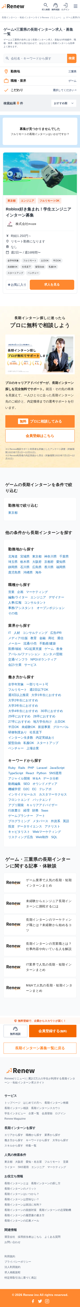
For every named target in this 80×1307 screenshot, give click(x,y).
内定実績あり (45, 737)
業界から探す (52, 1134)
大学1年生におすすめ (46, 695)
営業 (11, 592)
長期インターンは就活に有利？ (23, 1204)
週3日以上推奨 (18, 695)
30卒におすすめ (52, 711)
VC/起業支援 (33, 649)
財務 (35, 810)
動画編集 (14, 783)
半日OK (13, 727)
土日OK (59, 721)
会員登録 (47, 1113)
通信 (60, 638)
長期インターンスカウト (45, 1108)
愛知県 (61, 561)
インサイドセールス (22, 794)
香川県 (49, 567)
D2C (26, 789)
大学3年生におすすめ (23, 705)
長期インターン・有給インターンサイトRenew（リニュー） (32, 17)
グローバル (61, 727)
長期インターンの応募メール (21, 1220)
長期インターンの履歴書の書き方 (24, 1215)
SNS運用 (55, 773)
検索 (72, 58)
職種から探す (34, 1134)
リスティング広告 (20, 837)
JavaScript (57, 768)
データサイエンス (29, 826)
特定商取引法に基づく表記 (20, 1277)
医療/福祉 (15, 649)
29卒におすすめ (19, 716)
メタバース (40, 821)
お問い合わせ (12, 1242)
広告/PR (56, 633)
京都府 (49, 561)
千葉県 (64, 556)
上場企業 (32, 748)
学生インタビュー (15, 1113)
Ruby (12, 768)
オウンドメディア (44, 783)
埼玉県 (13, 561)
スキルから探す (13, 1145)
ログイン (60, 1113)
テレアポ (45, 789)
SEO (26, 783)
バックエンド (42, 799)
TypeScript (15, 773)
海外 (38, 572)
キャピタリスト (19, 831)
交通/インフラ (18, 659)
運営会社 (9, 1236)
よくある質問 (52, 1236)
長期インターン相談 (16, 1108)
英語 (66, 821)
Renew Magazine (15, 1118)
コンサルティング (35, 633)
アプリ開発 (16, 805)
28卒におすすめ (44, 716)
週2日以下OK (39, 689)
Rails (21, 768)
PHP (31, 768)
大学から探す (60, 1140)
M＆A (36, 778)
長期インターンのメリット (20, 1188)
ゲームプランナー (20, 815)
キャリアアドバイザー (42, 805)
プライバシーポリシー (17, 1261)
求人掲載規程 (12, 1272)
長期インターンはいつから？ (21, 1194)
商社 (51, 638)
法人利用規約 (12, 1267)
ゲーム (49, 649)
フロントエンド (19, 799)
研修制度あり (17, 732)
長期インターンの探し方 (45, 1183)
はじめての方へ (32, 1102)
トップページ (12, 1102)
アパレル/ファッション (24, 654)
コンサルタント (35, 602)
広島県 (37, 567)
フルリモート (17, 689)
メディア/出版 (18, 638)
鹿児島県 (14, 572)
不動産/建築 (47, 643)
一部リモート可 (37, 684)
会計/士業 (15, 664)
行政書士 (14, 810)
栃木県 (25, 561)
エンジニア (38, 597)
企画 (20, 592)
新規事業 (44, 727)
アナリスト (52, 826)
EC (34, 789)
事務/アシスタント (21, 608)
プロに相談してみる (41, 421)
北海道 (13, 556)
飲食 (59, 649)
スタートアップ (47, 743)
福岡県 (61, 567)
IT (9, 633)
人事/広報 (15, 602)
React (30, 773)
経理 (26, 810)
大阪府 (37, 561)
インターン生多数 (20, 737)
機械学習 (14, 789)
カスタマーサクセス (53, 794)
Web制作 (42, 837)
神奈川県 (50, 556)
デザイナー (56, 597)
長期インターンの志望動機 (55, 1210)
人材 (17, 633)
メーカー (14, 643)
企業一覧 (33, 1113)
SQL (54, 837)
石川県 (25, 567)
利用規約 (9, 1256)
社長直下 (36, 732)
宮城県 (25, 556)
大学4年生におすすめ (23, 711)
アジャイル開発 (19, 778)
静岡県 (13, 567)
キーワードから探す (38, 1140)
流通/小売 (30, 643)
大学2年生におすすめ (23, 700)
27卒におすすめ (19, 721)
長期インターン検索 (56, 1102)
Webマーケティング (47, 831)
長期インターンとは (16, 1183)
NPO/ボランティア (43, 659)
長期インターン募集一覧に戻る (40, 1048)
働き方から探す (13, 1140)
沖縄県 (28, 572)
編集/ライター (18, 597)
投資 (11, 826)
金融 (42, 638)
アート (40, 815)
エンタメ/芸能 (52, 654)
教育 (33, 638)
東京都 (13, 512)
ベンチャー (16, 748)
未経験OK (28, 727)
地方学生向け (42, 721)
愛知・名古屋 (34, 1161)
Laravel (42, 768)
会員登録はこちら (40, 436)
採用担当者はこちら (30, 1236)
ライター (9, 1167)
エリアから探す (13, 1134)
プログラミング (19, 821)
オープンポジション (51, 608)
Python (41, 773)
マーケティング (37, 592)
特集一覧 (31, 1145)
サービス (30, 664)
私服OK (28, 743)
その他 (13, 613)
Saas (44, 810)
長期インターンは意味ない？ (21, 1199)
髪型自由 (14, 743)
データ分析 (51, 778)
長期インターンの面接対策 (20, 1210)
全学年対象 (16, 684)
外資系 (55, 821)
